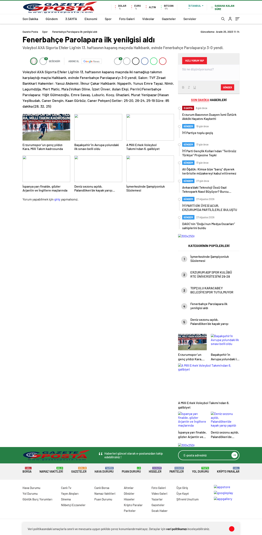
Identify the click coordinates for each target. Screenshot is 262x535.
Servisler (189, 19)
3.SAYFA (71, 19)
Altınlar (129, 488)
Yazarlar (157, 499)
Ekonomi (91, 19)
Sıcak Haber (159, 510)
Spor (108, 19)
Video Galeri (159, 493)
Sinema (66, 499)
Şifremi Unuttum (187, 499)
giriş (57, 199)
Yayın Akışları (69, 493)
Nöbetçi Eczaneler (73, 505)
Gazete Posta (30, 31)
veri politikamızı (176, 529)
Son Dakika (30, 19)
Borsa (27, 470)
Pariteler (176, 470)
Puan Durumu (131, 470)
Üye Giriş (182, 488)
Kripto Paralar (228, 470)
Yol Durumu (200, 470)
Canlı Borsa (101, 488)
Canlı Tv (66, 488)
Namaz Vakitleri (51, 470)
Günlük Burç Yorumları (37, 499)
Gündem (52, 19)
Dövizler (129, 493)
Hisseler (155, 470)
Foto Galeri (127, 19)
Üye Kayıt (182, 493)
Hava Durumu (104, 470)
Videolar (148, 19)
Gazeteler (169, 19)
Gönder (227, 87)
